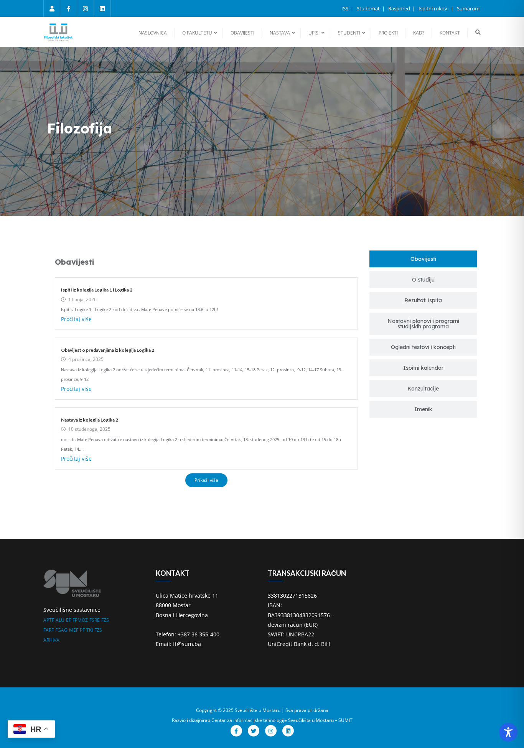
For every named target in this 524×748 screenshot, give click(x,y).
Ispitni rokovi (434, 8)
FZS (105, 620)
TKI (89, 630)
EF (68, 620)
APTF (48, 620)
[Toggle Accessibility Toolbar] (508, 732)
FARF (48, 630)
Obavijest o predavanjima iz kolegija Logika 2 (107, 350)
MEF (73, 630)
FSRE (94, 620)
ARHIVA (51, 640)
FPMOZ (80, 620)
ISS (345, 8)
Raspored (399, 8)
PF (82, 630)
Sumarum (468, 8)
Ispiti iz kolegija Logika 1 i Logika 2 (96, 290)
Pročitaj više (76, 319)
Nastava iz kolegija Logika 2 (89, 420)
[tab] (423, 258)
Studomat (369, 8)
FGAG (61, 630)
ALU (60, 620)
